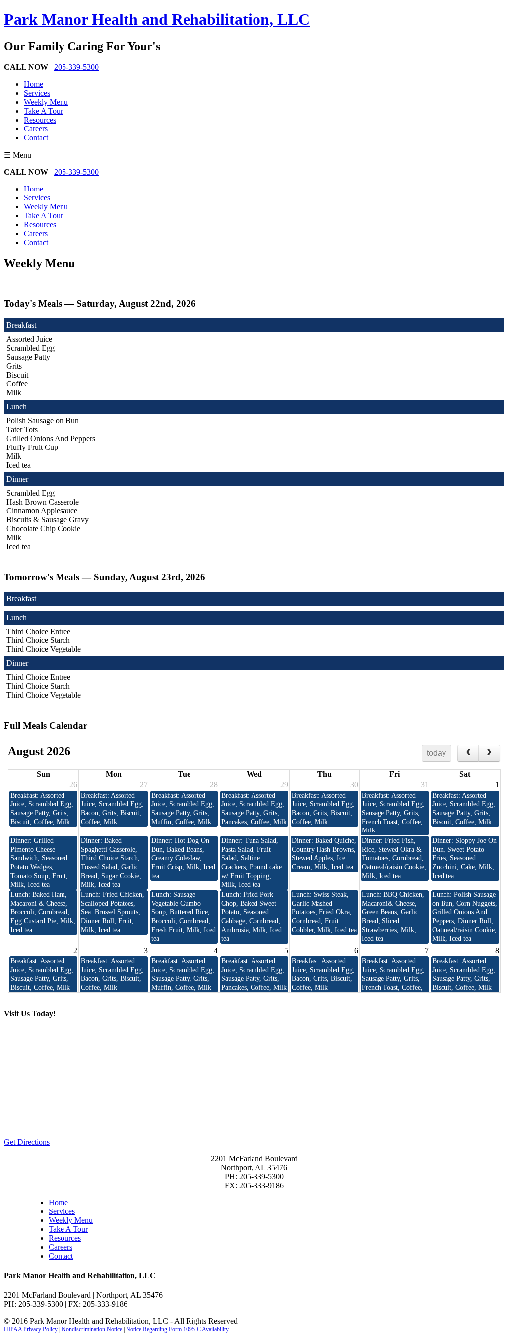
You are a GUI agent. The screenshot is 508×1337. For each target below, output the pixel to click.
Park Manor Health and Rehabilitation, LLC (157, 19)
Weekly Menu (46, 102)
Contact (36, 137)
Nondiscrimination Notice (92, 1329)
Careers (36, 129)
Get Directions (27, 1142)
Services (37, 93)
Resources (40, 120)
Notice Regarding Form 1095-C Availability (177, 1329)
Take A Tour (43, 111)
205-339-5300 (76, 67)
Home (33, 84)
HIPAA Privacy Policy (31, 1329)
